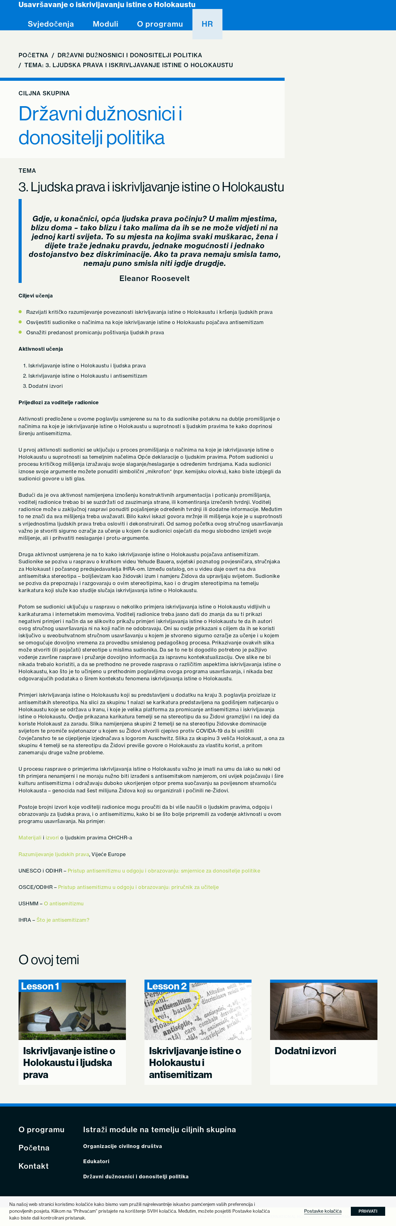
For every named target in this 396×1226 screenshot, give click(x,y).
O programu (160, 23)
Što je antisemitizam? (63, 920)
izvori (52, 837)
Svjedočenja (51, 23)
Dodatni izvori (305, 1050)
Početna (34, 55)
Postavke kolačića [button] (323, 1211)
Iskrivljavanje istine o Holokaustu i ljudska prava (69, 1062)
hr (207, 23)
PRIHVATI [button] (368, 1211)
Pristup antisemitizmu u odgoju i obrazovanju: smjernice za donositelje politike (164, 871)
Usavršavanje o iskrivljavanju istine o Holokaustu (107, 4)
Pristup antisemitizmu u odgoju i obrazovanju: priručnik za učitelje (138, 887)
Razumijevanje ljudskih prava (54, 854)
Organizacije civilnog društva (122, 1146)
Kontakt (34, 1166)
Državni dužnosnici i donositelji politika (130, 55)
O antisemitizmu (64, 903)
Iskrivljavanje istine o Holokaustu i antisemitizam (195, 1062)
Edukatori (96, 1161)
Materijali (30, 837)
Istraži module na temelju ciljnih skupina (159, 1129)
